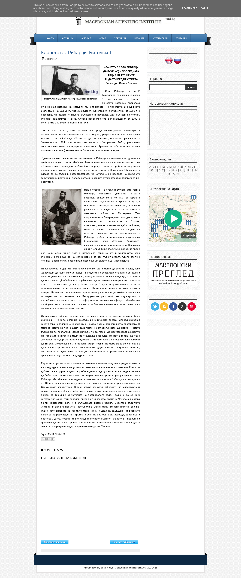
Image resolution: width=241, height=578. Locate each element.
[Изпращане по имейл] (43, 439)
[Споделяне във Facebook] (53, 439)
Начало (49, 38)
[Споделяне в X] (50, 439)
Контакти (181, 38)
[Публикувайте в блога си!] (46, 439)
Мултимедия (160, 38)
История (86, 38)
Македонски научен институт (98, 568)
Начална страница (89, 541)
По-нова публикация (54, 542)
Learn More (189, 8)
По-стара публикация (124, 542)
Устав (102, 38)
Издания (139, 38)
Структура (120, 38)
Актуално (67, 38)
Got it (204, 8)
